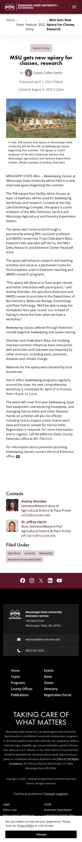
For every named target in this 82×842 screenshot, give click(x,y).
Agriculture (14, 553)
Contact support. (56, 794)
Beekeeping (45, 553)
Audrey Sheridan (34, 501)
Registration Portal (57, 695)
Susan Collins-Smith (48, 73)
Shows (49, 683)
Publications (20, 695)
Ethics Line (10, 810)
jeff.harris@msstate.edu (38, 535)
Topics (15, 677)
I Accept (41, 834)
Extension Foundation (58, 810)
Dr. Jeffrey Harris (34, 522)
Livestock (29, 553)
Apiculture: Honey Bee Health (24, 559)
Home (10, 20)
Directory (51, 689)
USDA (47, 804)
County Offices (21, 689)
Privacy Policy (25, 825)
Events (49, 670)
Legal (6, 804)
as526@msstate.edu (35, 515)
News (20, 24)
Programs (18, 683)
